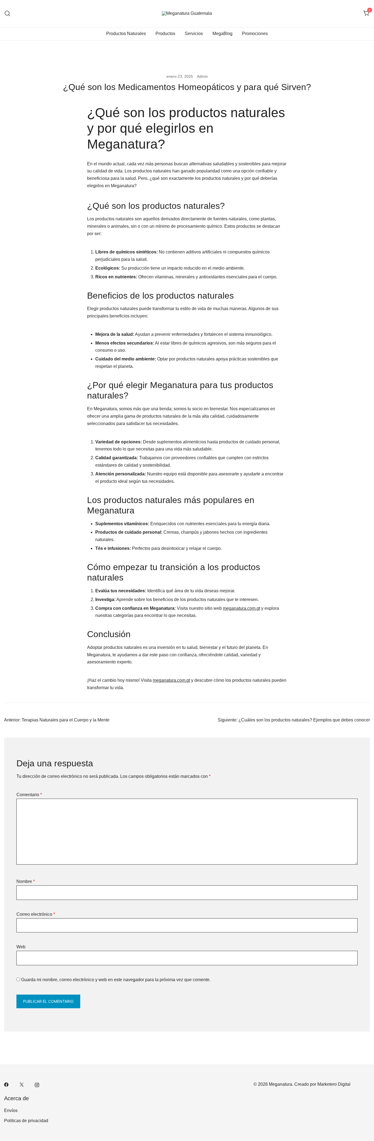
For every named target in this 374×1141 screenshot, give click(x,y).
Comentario (29, 794)
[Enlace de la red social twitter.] (21, 1084)
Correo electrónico (35, 914)
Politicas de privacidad (26, 1120)
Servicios (194, 33)
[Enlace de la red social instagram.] (37, 1084)
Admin (202, 76)
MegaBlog (222, 33)
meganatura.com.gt (241, 608)
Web (20, 946)
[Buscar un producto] (7, 13)
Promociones (255, 33)
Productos (165, 33)
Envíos (11, 1110)
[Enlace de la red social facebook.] (6, 1084)
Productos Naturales (126, 33)
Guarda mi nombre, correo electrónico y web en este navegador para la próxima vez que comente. (116, 979)
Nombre (25, 881)
